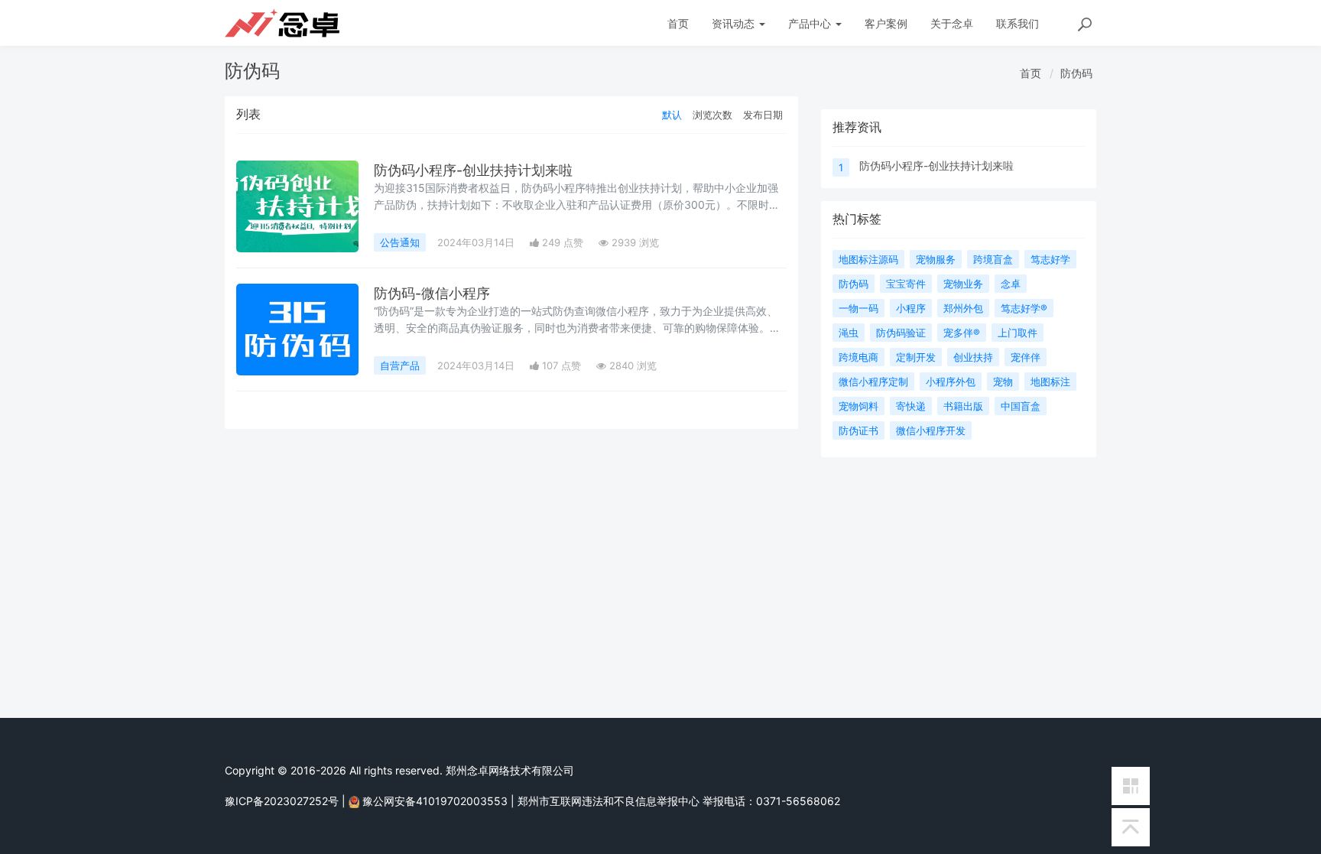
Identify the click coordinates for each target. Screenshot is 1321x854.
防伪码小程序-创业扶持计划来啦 (473, 170)
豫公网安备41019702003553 (435, 800)
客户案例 (886, 23)
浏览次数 (712, 115)
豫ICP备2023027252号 (282, 800)
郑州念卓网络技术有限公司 (510, 770)
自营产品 (400, 365)
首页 (678, 23)
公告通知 (400, 242)
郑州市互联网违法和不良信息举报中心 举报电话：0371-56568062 (679, 800)
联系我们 (1017, 23)
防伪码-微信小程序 (432, 293)
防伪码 (1076, 73)
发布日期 (763, 115)
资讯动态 (735, 23)
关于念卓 (951, 23)
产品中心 (811, 23)
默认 (672, 115)
